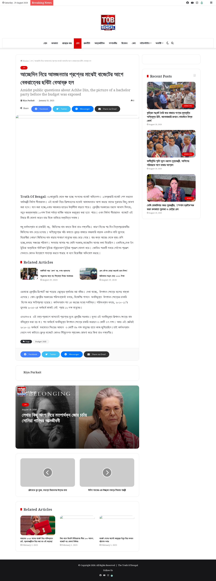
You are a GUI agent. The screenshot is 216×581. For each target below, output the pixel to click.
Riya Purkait (29, 100)
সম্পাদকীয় (113, 43)
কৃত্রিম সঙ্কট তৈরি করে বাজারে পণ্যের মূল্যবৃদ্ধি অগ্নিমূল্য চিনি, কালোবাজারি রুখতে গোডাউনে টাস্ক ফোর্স (169, 117)
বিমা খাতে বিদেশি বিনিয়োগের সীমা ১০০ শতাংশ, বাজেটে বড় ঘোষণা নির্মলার (77, 540)
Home (25, 60)
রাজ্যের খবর (67, 43)
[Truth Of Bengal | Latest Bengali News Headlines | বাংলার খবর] (108, 22)
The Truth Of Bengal (128, 565)
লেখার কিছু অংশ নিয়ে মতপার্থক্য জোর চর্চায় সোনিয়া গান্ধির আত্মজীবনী (54, 418)
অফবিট (158, 43)
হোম (45, 43)
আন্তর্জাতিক (100, 43)
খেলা (134, 43)
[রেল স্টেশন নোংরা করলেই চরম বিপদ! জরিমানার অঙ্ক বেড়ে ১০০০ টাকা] (88, 274)
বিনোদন (124, 43)
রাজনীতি (87, 43)
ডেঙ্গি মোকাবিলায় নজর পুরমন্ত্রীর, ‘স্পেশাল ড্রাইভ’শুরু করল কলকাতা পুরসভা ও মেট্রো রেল (170, 207)
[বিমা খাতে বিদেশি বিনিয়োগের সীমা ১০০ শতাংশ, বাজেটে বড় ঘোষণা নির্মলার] (77, 525)
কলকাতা (54, 43)
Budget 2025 (40, 341)
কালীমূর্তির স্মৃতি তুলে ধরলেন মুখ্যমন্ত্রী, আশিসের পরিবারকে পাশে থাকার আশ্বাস (168, 163)
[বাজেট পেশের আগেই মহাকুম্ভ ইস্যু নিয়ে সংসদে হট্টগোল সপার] (116, 525)
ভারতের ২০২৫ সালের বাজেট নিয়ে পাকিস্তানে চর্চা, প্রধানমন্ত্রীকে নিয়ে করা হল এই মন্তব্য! (36, 540)
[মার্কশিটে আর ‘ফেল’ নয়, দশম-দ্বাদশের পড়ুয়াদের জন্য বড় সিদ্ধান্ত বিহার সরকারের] (29, 274)
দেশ (77, 43)
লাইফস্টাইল (144, 43)
